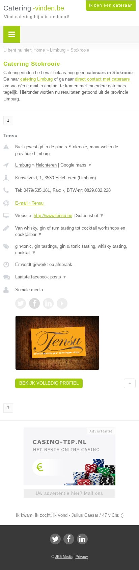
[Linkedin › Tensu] (48, 303)
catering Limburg (36, 79)
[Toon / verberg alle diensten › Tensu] (75, 249)
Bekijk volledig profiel (49, 383)
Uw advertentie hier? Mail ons (69, 493)
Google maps (76, 165)
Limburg (23, 165)
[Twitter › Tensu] (20, 303)
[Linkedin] (82, 539)
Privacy (82, 556)
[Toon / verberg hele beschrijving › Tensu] (75, 231)
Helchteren (46, 165)
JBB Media (64, 556)
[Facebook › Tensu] (34, 303)
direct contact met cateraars (102, 79)
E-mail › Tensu (29, 203)
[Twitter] (55, 539)
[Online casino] (69, 430)
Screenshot (90, 215)
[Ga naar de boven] (130, 383)
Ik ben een (110, 5)
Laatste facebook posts (41, 276)
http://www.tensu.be (53, 215)
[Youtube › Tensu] (62, 303)
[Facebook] (68, 539)
